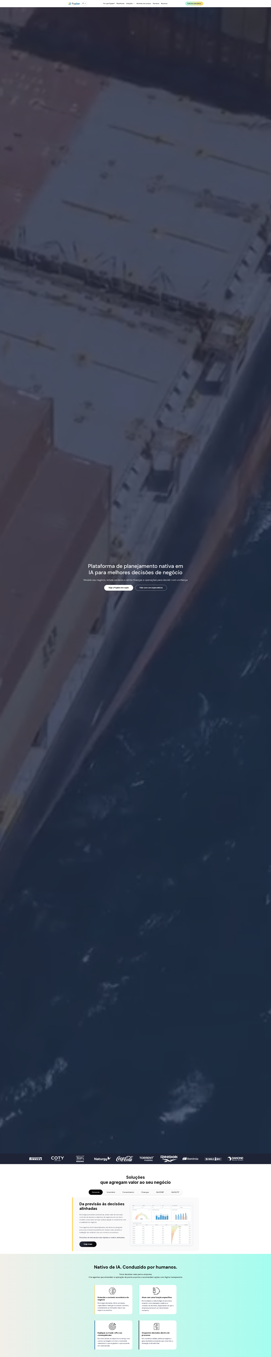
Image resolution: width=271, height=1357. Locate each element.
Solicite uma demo (194, 3)
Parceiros (156, 3)
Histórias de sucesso (144, 3)
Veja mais (88, 1244)
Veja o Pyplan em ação (119, 587)
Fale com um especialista (151, 587)
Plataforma (120, 3)
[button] (84, 3)
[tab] (96, 1192)
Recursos (164, 3)
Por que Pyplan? (109, 3)
